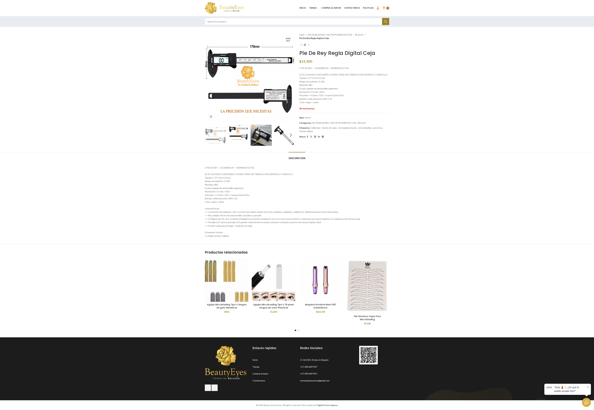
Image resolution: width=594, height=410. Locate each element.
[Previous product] (301, 45)
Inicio (302, 34)
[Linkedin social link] (319, 137)
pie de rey (377, 127)
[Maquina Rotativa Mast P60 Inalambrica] (320, 280)
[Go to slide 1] (295, 330)
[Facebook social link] (307, 137)
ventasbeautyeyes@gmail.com (314, 380)
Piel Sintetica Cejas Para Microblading (367, 318)
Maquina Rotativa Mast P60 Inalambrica (320, 306)
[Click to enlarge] (211, 117)
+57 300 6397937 (308, 366)
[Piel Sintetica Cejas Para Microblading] (367, 286)
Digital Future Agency (327, 405)
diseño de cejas (329, 127)
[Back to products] (305, 45)
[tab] (297, 156)
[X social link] (311, 137)
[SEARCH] (385, 21)
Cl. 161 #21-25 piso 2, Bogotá (314, 360)
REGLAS (359, 34)
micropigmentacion (347, 127)
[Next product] (308, 45)
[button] (209, 135)
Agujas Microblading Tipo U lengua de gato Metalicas (226, 306)
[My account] (378, 8)
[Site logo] (224, 7)
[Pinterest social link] (315, 137)
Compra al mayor (260, 373)
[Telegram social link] (323, 137)
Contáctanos (258, 380)
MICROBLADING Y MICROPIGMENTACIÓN (330, 34)
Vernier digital (306, 131)
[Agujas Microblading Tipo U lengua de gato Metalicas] (227, 280)
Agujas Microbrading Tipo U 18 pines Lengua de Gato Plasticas (273, 306)
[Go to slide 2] (298, 330)
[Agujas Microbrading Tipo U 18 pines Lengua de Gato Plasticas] (273, 280)
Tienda (255, 366)
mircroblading (364, 127)
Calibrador (316, 127)
